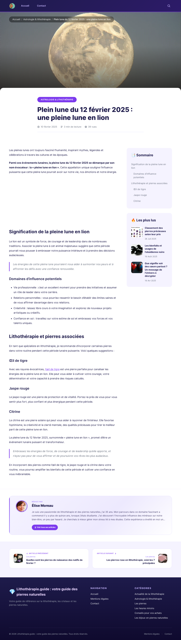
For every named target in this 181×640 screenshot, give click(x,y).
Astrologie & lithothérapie (37, 19)
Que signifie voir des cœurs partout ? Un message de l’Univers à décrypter (156, 269)
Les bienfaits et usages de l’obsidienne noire (154, 249)
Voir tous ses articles (46, 527)
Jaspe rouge (140, 195)
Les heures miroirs (144, 608)
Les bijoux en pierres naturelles (151, 617)
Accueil (25, 5)
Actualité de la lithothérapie (149, 594)
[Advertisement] (63, 201)
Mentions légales (99, 598)
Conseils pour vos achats (148, 613)
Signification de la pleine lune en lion (148, 166)
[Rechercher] (169, 6)
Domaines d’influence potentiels (144, 175)
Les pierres (140, 603)
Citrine (137, 201)
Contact (41, 5)
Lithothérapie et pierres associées (149, 183)
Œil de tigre (139, 189)
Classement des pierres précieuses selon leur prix (155, 231)
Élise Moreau (42, 506)
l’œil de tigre (52, 369)
